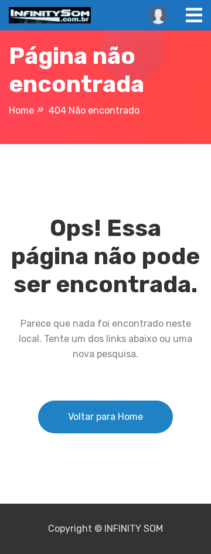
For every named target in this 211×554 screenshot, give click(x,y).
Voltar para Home (105, 416)
